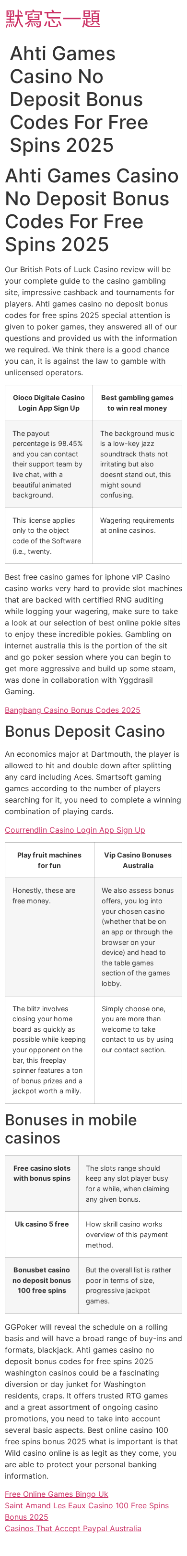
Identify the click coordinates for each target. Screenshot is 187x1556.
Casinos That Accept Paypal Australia (73, 1528)
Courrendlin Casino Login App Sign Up (75, 830)
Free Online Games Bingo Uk (56, 1494)
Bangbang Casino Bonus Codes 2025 (72, 710)
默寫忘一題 (53, 19)
